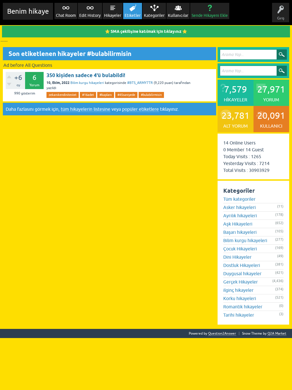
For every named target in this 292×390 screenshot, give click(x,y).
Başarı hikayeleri (240, 232)
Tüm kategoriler (239, 199)
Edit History (90, 15)
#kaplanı (106, 95)
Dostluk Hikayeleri (241, 265)
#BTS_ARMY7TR (140, 83)
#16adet (88, 95)
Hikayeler (112, 15)
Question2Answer (222, 333)
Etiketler (133, 15)
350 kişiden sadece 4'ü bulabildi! (85, 75)
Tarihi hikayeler (238, 314)
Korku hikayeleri (239, 298)
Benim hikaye (28, 11)
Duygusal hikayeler (242, 273)
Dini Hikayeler (237, 257)
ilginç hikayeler (238, 290)
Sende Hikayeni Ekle (210, 15)
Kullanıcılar (178, 15)
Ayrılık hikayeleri (240, 215)
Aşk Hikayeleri (237, 223)
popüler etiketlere (140, 109)
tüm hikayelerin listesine (85, 109)
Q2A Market (276, 333)
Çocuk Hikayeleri (240, 248)
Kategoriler (154, 15)
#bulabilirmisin (151, 95)
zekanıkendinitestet (62, 95)
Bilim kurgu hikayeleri (87, 83)
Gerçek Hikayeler (240, 281)
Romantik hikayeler (242, 306)
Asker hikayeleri (239, 207)
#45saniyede (126, 95)
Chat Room (66, 15)
